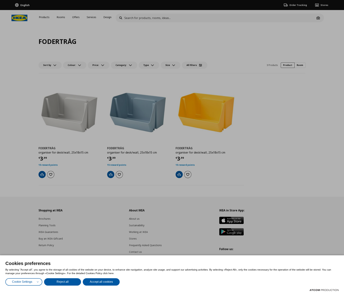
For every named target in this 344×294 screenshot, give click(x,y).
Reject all (63, 281)
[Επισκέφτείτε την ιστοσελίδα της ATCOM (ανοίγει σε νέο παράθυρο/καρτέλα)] (324, 290)
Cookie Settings (22, 281)
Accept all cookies (101, 281)
